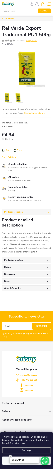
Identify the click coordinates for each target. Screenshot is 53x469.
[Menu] (49, 4)
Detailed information (33, 113)
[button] (44, 461)
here (23, 443)
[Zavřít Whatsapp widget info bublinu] (10, 456)
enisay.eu (29, 385)
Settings (26, 450)
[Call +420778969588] (31, 4)
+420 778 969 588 (28, 380)
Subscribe (41, 326)
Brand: (9, 157)
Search (44, 11)
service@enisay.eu (28, 375)
